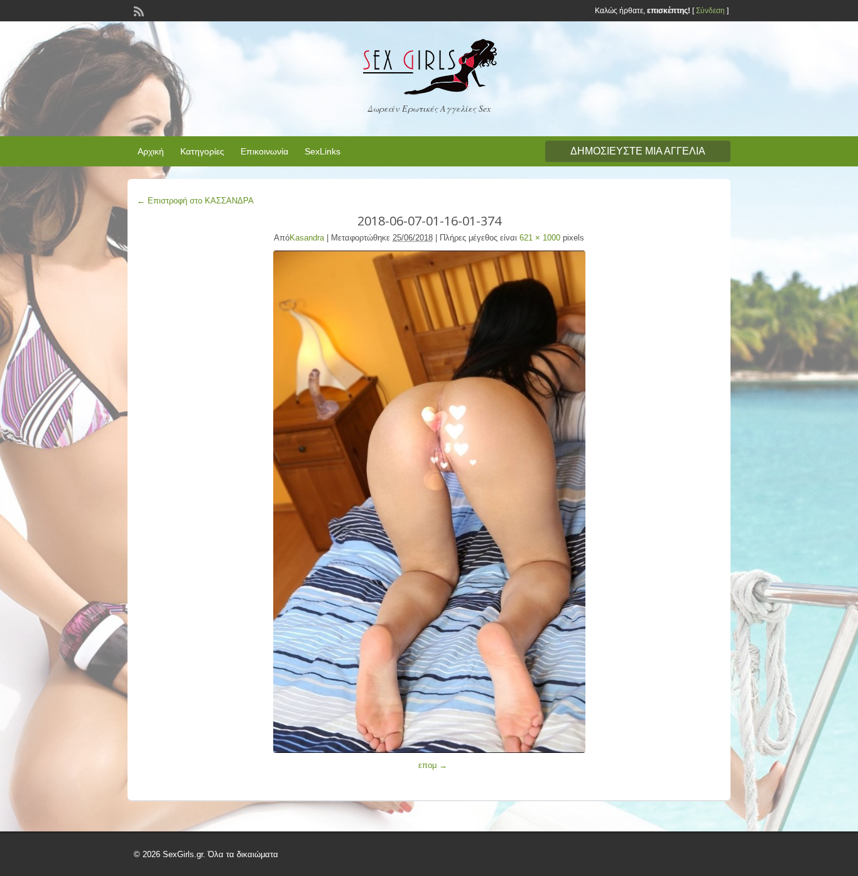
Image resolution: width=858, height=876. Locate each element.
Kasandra (307, 237)
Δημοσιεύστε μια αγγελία (637, 151)
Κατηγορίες (202, 151)
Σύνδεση (710, 10)
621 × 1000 (539, 237)
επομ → (432, 765)
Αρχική (151, 151)
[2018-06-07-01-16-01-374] (429, 502)
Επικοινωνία (264, 151)
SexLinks (322, 151)
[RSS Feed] (138, 10)
